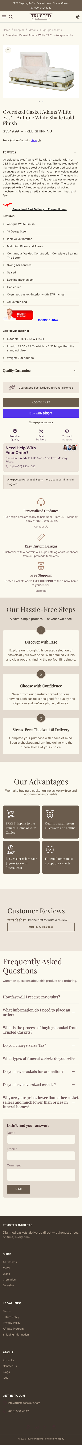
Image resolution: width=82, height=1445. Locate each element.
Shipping (41, 590)
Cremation (9, 1279)
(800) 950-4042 (42, 7)
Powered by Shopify (54, 1438)
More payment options (41, 422)
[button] (4, 16)
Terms (6, 1311)
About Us (8, 1360)
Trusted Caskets (35, 1438)
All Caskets (10, 1262)
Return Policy (11, 1317)
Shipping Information (16, 1334)
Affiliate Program (13, 1328)
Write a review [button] (41, 926)
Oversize (8, 1285)
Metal (6, 1267)
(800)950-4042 (48, 320)
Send (18, 1189)
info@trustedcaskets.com (24, 1402)
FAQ (5, 1377)
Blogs (6, 1371)
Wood (6, 1273)
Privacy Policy (11, 1322)
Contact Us (41, 526)
